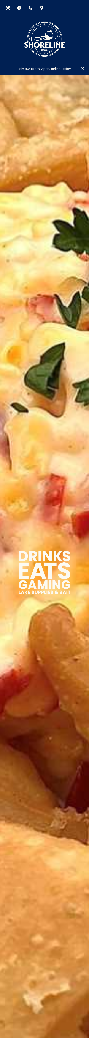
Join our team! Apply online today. (45, 68)
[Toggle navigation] (80, 7)
